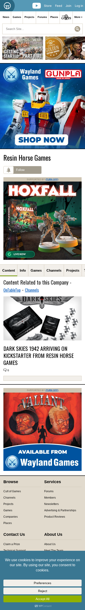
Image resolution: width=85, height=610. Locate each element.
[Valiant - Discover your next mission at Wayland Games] (42, 470)
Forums (42, 17)
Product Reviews (54, 516)
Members (50, 497)
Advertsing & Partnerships (60, 510)
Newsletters (51, 504)
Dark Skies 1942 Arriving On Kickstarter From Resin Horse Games (38, 355)
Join (68, 5)
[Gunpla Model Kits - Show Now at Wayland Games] (42, 106)
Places (54, 17)
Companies (10, 516)
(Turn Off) (52, 179)
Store (48, 5)
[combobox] (42, 29)
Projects (29, 17)
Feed (58, 5)
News (6, 17)
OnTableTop (12, 290)
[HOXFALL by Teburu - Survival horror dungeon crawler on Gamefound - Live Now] (42, 259)
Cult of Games (12, 491)
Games (17, 17)
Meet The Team (53, 550)
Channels (53, 270)
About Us (50, 544)
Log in (79, 5)
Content (8, 270)
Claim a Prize (11, 544)
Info (23, 270)
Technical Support (14, 550)
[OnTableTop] (7, 5)
